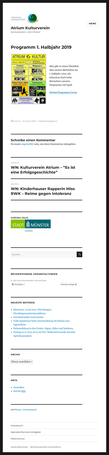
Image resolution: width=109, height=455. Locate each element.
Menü (92, 23)
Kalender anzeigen (68, 284)
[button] (18, 284)
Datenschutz (18, 438)
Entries (19, 391)
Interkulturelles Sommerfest (28, 317)
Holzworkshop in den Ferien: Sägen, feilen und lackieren (43, 328)
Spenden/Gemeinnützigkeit (26, 432)
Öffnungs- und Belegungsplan (25, 410)
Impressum (17, 425)
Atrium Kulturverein (30, 28)
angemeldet (27, 144)
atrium (17, 121)
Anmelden (18, 387)
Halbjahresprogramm (47, 121)
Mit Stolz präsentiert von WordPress (45, 447)
